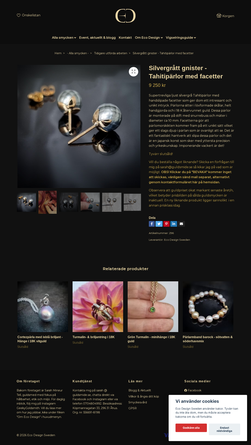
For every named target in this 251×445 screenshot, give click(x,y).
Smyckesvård (137, 402)
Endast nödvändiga (224, 429)
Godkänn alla (191, 427)
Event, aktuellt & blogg (97, 37)
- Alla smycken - (78, 53)
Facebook (194, 390)
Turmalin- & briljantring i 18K (94, 337)
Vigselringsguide (179, 37)
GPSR (132, 408)
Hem (58, 53)
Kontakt (125, 37)
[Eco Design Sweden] (125, 16)
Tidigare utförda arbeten (110, 53)
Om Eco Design (147, 37)
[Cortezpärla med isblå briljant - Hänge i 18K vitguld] (42, 306)
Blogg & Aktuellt (139, 390)
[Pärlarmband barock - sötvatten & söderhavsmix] (208, 306)
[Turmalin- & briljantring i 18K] (98, 306)
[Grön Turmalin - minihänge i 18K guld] (153, 306)
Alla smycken (62, 37)
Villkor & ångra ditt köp (143, 396)
